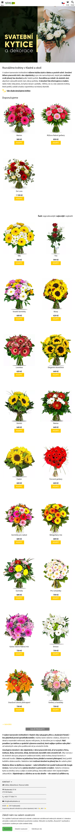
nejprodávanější (49, 216)
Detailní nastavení (21, 829)
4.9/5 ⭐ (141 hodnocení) (11, 806)
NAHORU (8, 724)
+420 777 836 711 (10, 797)
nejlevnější (60, 216)
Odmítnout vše (37, 829)
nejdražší (69, 216)
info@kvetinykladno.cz (12, 801)
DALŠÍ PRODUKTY (37, 729)
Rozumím (7, 829)
